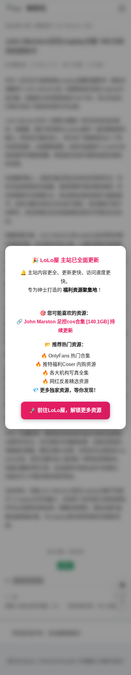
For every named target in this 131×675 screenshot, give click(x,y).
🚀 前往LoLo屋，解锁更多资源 (65, 410)
